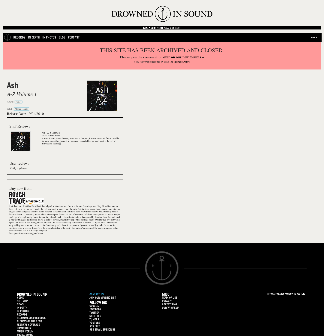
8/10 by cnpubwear (18, 168)
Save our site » (162, 27)
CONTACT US (96, 294)
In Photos (49, 37)
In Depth (34, 37)
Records (19, 37)
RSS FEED (94, 326)
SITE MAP (22, 301)
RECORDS (22, 314)
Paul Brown (55, 135)
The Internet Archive (179, 61)
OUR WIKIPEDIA (170, 308)
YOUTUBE (94, 323)
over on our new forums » (183, 57)
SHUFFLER (95, 316)
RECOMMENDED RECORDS (31, 318)
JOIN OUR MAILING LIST (102, 298)
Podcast (74, 37)
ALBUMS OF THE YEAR (29, 321)
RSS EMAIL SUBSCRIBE (102, 329)
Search (314, 37)
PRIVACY (167, 301)
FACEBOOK (95, 309)
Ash (13, 85)
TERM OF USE (169, 298)
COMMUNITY (24, 328)
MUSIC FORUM (25, 331)
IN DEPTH (22, 308)
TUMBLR (94, 319)
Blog (62, 37)
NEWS (20, 304)
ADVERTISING (169, 304)
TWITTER (94, 313)
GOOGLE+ (94, 306)
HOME (20, 298)
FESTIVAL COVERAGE (28, 325)
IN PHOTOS (23, 311)
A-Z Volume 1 (22, 94)
